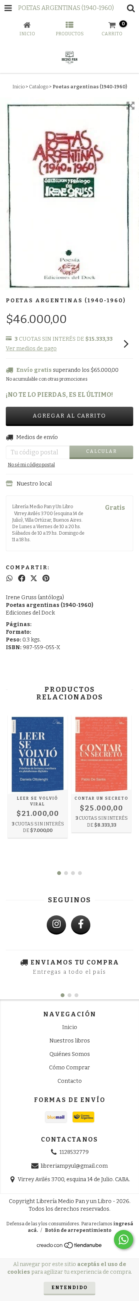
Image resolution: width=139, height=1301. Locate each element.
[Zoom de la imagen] (130, 105)
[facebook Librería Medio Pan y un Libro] (80, 925)
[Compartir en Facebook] (21, 578)
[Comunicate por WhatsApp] (123, 1239)
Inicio (18, 86)
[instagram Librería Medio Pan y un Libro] (56, 925)
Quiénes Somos (69, 1054)
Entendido (69, 1287)
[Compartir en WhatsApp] (9, 578)
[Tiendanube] (69, 1247)
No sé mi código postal (31, 464)
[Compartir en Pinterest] (45, 578)
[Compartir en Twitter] (33, 578)
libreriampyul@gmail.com (74, 1166)
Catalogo (38, 86)
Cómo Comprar (69, 1067)
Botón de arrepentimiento (78, 1230)
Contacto (70, 1081)
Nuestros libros (69, 1040)
